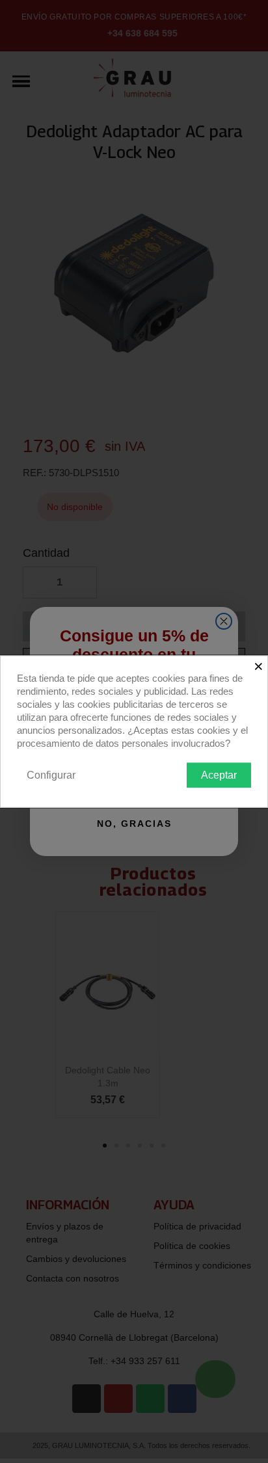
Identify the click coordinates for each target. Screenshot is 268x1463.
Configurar (51, 774)
